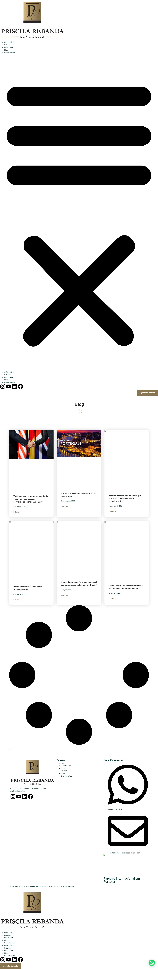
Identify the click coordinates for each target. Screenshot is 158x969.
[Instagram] (13, 796)
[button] (79, 212)
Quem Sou (8, 47)
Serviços (7, 45)
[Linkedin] (24, 796)
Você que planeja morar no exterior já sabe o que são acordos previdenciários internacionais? (30, 499)
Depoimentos (9, 52)
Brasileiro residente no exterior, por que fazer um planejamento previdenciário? (125, 498)
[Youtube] (18, 796)
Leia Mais (16, 512)
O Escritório (9, 42)
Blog (6, 50)
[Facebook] (30, 796)
